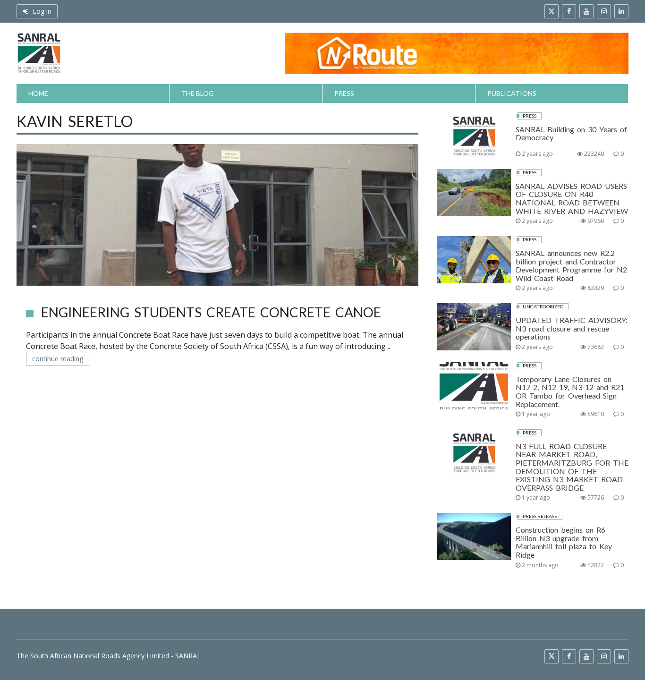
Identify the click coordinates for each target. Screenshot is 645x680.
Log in (41, 11)
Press (344, 93)
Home (38, 93)
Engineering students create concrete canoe (211, 312)
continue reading (57, 358)
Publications (511, 93)
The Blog (197, 93)
